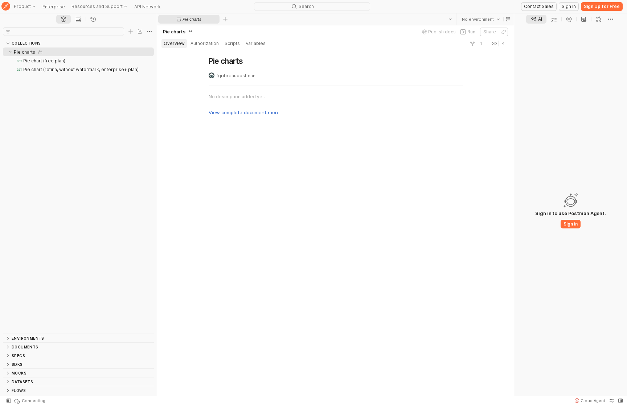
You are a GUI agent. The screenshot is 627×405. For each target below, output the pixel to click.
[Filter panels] (8, 31)
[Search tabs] (450, 19)
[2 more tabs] (610, 19)
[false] (472, 43)
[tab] (63, 19)
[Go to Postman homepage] (5, 7)
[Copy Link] (503, 32)
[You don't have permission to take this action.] (225, 19)
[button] (507, 19)
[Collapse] (10, 52)
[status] (31, 400)
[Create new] (130, 31)
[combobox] (480, 19)
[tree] (78, 190)
